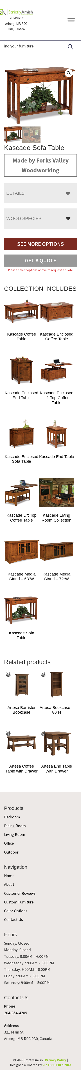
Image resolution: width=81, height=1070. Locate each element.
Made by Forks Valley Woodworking (41, 165)
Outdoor (11, 852)
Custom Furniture (19, 902)
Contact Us (13, 919)
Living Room (14, 834)
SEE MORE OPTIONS (40, 243)
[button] (69, 73)
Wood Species (23, 218)
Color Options (15, 910)
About (9, 884)
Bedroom (12, 817)
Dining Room (15, 825)
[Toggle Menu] (71, 20)
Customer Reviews (20, 893)
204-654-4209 (15, 1012)
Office (9, 843)
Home (9, 875)
